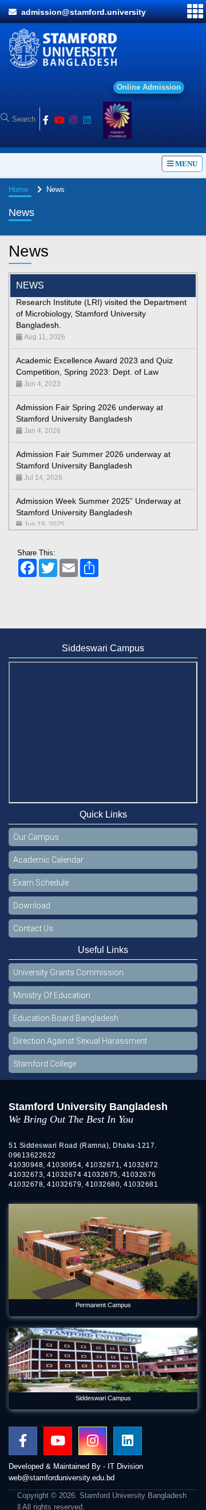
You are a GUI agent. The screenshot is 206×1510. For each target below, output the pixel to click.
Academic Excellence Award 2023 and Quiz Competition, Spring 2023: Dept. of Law (94, 354)
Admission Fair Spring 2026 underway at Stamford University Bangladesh (89, 400)
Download (31, 905)
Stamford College (44, 1063)
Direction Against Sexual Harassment (80, 1041)
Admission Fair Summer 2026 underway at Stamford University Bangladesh (93, 447)
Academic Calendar (48, 859)
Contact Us (33, 928)
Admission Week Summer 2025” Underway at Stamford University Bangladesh (98, 494)
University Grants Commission (68, 972)
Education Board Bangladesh (65, 1018)
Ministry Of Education (51, 995)
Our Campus (36, 837)
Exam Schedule (41, 882)
